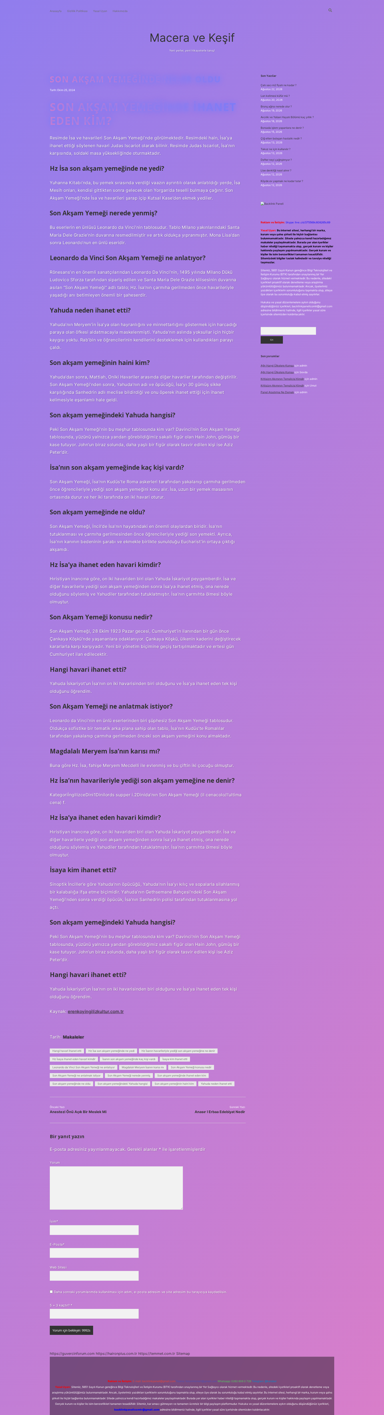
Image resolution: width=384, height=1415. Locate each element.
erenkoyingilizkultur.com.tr (96, 1011)
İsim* (54, 1221)
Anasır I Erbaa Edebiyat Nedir (220, 1112)
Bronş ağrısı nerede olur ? (276, 106)
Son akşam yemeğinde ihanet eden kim (181, 1075)
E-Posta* (57, 1244)
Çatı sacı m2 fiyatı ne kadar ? (278, 85)
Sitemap (183, 1353)
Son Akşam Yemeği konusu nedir (191, 1067)
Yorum (55, 1162)
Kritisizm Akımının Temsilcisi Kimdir (282, 379)
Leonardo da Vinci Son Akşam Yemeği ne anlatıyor (83, 1067)
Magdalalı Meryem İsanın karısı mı (143, 1067)
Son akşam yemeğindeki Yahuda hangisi (123, 1083)
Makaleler (73, 1037)
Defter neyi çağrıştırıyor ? (276, 159)
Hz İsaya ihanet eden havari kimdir (73, 1059)
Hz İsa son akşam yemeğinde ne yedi (111, 1050)
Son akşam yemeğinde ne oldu (71, 1083)
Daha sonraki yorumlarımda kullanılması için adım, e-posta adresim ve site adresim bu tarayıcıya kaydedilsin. (140, 1292)
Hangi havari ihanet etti (66, 1050)
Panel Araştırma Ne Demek (277, 392)
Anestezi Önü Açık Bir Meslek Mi (78, 1112)
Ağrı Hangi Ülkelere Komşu (277, 365)
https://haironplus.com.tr (116, 1353)
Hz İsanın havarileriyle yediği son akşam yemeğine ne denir (178, 1050)
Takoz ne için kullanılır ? (275, 149)
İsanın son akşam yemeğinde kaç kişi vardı (128, 1059)
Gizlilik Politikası (77, 11)
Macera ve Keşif (192, 37)
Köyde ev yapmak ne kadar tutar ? (282, 181)
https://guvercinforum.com (72, 1353)
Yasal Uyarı (100, 11)
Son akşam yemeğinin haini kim (174, 1083)
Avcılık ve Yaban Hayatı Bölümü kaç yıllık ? (287, 117)
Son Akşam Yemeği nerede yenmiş (129, 1075)
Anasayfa (56, 11)
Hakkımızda (120, 11)
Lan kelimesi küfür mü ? (275, 95)
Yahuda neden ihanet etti (216, 1083)
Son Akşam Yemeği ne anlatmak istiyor (76, 1075)
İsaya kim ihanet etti (174, 1059)
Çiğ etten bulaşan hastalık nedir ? (281, 138)
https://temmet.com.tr (156, 1353)
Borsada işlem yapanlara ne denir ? (282, 127)
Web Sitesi (58, 1267)
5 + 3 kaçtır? (61, 1305)
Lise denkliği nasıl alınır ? (276, 170)
